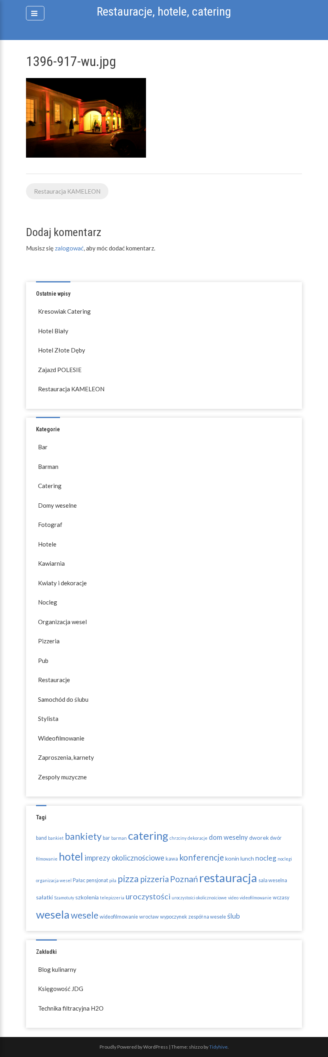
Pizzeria (49, 641)
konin (232, 858)
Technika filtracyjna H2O (71, 1008)
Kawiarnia (51, 563)
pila (112, 880)
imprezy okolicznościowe (124, 857)
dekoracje (198, 838)
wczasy (281, 898)
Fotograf (50, 524)
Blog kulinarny (57, 969)
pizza (128, 878)
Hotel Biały (53, 330)
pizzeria (154, 879)
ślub (233, 916)
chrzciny (178, 838)
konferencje (201, 857)
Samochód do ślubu (63, 699)
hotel (71, 856)
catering (148, 835)
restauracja (228, 878)
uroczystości (148, 896)
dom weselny (228, 837)
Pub (43, 660)
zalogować (69, 248)
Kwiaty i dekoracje (62, 583)
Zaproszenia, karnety (66, 757)
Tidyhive (218, 1047)
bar (106, 838)
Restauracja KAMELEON (67, 191)
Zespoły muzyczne (62, 777)
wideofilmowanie (119, 917)
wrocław (149, 917)
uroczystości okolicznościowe (199, 897)
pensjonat (97, 880)
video (233, 897)
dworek (259, 837)
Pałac (79, 880)
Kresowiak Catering (64, 311)
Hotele (47, 544)
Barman (48, 466)
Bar (43, 446)
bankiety (83, 836)
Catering (50, 485)
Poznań (184, 879)
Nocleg (47, 602)
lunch (247, 858)
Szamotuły (64, 897)
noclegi (285, 858)
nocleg (265, 858)
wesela (53, 914)
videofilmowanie (256, 897)
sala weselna (272, 880)
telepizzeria (112, 897)
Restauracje (54, 679)
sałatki (44, 897)
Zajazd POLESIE (60, 369)
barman (119, 838)
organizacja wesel (54, 880)
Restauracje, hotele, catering (164, 11)
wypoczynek (173, 917)
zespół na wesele (207, 917)
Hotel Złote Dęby (61, 350)
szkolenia (87, 897)
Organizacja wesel (62, 621)
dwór (276, 838)
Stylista (48, 718)
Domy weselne (57, 505)
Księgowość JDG (60, 988)
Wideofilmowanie (61, 738)
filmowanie (47, 858)
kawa (172, 859)
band (41, 838)
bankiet (56, 838)
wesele (84, 915)
